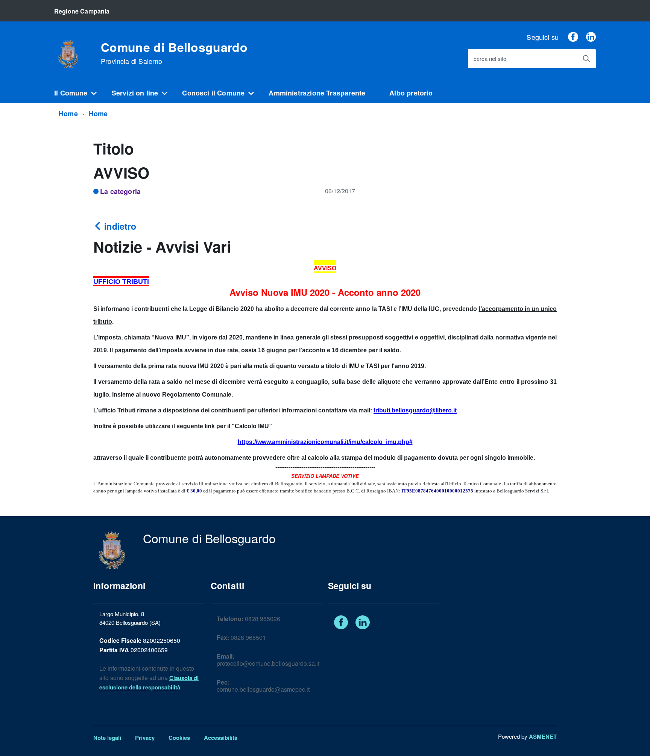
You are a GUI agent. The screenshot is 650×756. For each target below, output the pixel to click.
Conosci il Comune (213, 93)
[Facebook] (573, 37)
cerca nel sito (490, 59)
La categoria (120, 191)
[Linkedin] (591, 37)
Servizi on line (135, 93)
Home (68, 113)
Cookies (179, 737)
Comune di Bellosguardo (174, 53)
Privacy (145, 737)
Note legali (107, 737)
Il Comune (71, 93)
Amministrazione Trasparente (317, 93)
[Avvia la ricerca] (586, 58)
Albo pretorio (411, 93)
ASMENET (543, 736)
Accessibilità (220, 737)
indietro (119, 226)
